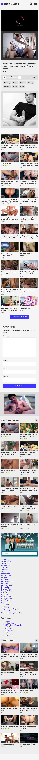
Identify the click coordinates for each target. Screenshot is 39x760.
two (22, 86)
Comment (6, 336)
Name (5, 360)
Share (34, 77)
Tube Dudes (11, 4)
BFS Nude (8, 621)
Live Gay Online (9, 629)
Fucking (7, 83)
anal (15, 83)
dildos (23, 83)
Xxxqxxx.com (9, 635)
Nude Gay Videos (10, 631)
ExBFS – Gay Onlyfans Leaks (13, 625)
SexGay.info (8, 633)
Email (5, 368)
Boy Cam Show (9, 623)
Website (5, 376)
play (15, 86)
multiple (7, 86)
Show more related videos (19, 317)
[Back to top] (35, 756)
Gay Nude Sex (9, 627)
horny (31, 83)
